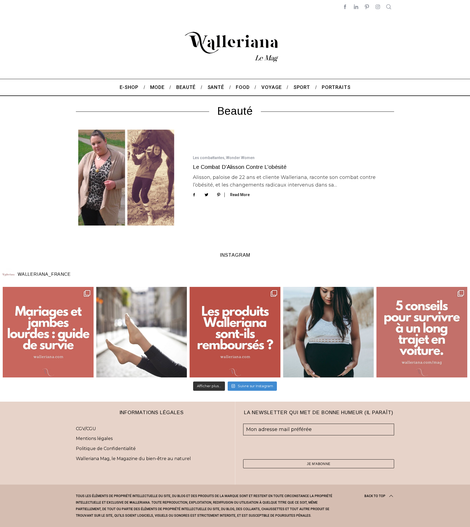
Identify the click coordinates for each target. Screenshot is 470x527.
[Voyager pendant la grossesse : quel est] (328, 332)
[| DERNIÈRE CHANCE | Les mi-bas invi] (141, 332)
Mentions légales (94, 438)
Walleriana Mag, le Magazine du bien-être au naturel (133, 458)
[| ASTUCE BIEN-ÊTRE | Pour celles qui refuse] (48, 332)
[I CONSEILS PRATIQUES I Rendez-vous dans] (421, 332)
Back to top (374, 496)
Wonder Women (240, 158)
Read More (240, 195)
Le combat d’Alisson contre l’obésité (239, 167)
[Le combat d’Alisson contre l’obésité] (126, 177)
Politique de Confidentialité (106, 448)
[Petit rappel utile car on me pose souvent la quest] (235, 332)
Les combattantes (208, 158)
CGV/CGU (86, 428)
